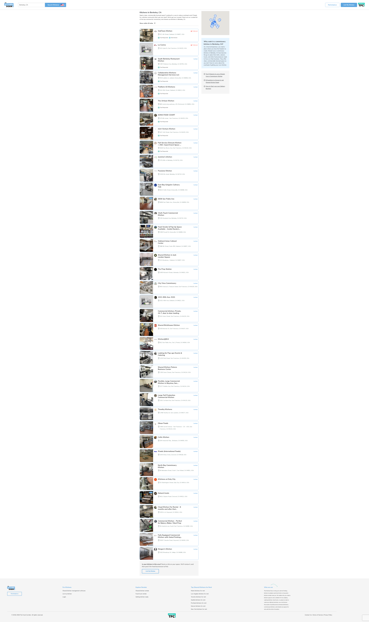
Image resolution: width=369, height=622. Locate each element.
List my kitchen (67, 594)
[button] (147, 23)
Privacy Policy (328, 615)
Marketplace (332, 5)
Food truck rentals (141, 594)
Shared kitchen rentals (142, 591)
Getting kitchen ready (142, 597)
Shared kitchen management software (74, 591)
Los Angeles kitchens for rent (200, 594)
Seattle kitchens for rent (198, 600)
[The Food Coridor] (361, 4)
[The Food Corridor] (172, 616)
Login (64, 597)
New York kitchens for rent (199, 609)
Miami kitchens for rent (198, 591)
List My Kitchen (349, 5)
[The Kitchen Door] (8, 5)
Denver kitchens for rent (198, 606)
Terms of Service (318, 615)
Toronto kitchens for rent (198, 597)
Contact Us (308, 615)
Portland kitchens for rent (198, 603)
